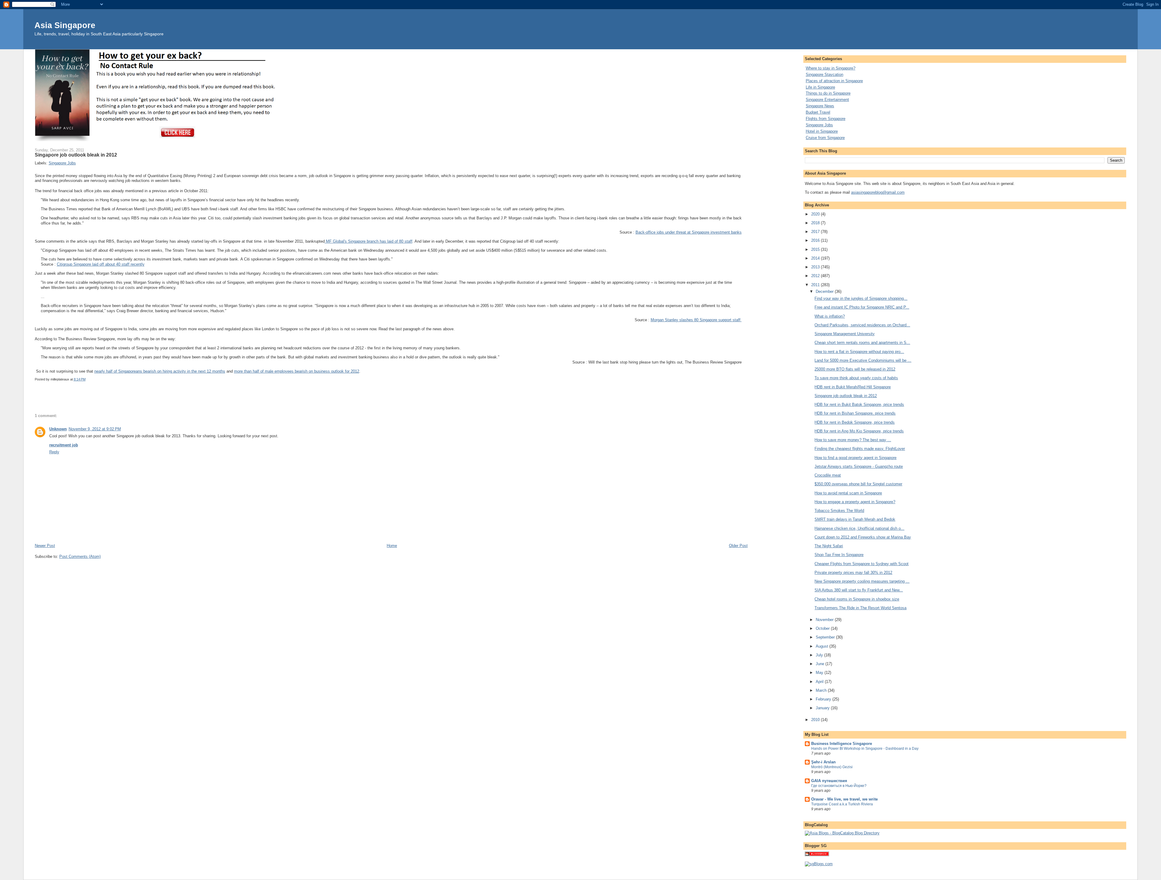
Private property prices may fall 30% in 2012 (853, 572)
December (825, 291)
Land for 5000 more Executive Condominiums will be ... (863, 360)
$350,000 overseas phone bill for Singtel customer (858, 484)
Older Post (738, 545)
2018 (816, 223)
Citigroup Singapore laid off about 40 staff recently (101, 264)
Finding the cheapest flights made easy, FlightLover (860, 448)
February (824, 699)
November (825, 619)
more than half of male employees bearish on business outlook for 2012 (296, 371)
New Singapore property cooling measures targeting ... (862, 581)
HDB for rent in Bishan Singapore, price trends (855, 413)
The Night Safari (829, 546)
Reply (54, 452)
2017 (816, 231)
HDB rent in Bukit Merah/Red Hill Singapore (853, 387)
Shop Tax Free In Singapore (839, 554)
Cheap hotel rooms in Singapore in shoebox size (857, 599)
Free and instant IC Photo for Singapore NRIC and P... (862, 307)
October (823, 628)
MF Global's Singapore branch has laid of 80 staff (368, 241)
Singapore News (820, 106)
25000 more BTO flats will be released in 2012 (855, 369)
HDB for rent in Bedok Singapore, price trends (855, 422)
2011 (816, 285)
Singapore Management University (845, 334)
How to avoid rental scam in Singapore (848, 493)
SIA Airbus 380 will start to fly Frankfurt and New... (859, 590)
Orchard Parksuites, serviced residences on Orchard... (862, 325)
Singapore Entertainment (827, 99)
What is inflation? (830, 316)
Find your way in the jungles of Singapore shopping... (861, 298)
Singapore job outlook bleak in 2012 (846, 395)
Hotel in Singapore (822, 131)
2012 (816, 275)
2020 (816, 214)
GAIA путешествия (829, 780)
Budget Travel (818, 112)
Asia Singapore (64, 25)
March (822, 690)
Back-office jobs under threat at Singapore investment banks (689, 232)
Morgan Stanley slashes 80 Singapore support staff (696, 320)
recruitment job (63, 445)
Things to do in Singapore (828, 93)
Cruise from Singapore (825, 137)
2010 (816, 719)
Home (392, 545)
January (823, 708)
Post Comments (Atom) (80, 556)
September (826, 637)
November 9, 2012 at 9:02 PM (95, 429)
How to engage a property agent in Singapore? (855, 502)
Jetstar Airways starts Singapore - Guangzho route (859, 466)
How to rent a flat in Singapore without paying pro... (859, 351)
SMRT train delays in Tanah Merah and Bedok (855, 519)
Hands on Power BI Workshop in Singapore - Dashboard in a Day (865, 748)
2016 (816, 240)
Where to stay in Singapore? (830, 68)
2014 (816, 258)
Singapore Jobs (62, 163)
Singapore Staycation (824, 74)
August (822, 646)
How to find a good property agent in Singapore (855, 457)
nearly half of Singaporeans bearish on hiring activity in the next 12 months (159, 371)
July (820, 655)
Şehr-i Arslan (823, 762)
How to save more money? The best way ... (853, 440)
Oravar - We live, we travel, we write (844, 799)
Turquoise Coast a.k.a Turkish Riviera (842, 804)
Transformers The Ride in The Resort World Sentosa (860, 608)
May (820, 672)
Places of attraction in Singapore (834, 81)
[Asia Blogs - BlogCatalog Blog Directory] (842, 833)
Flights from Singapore (825, 118)
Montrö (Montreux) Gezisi (832, 767)
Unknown (58, 429)
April (820, 681)
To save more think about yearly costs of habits (856, 378)
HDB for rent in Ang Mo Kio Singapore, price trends (859, 431)
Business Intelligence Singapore (841, 743)
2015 (816, 249)
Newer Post (45, 545)
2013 (816, 267)
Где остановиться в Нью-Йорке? (839, 786)
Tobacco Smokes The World (839, 510)
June (820, 664)
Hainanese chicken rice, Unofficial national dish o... (859, 528)
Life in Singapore (820, 87)
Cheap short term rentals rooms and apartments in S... (862, 342)
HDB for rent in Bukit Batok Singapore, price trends (859, 404)
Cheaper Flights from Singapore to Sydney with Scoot (862, 563)
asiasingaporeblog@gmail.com (878, 192)
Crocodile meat (828, 475)
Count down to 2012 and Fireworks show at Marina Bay (863, 537)
